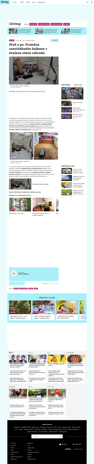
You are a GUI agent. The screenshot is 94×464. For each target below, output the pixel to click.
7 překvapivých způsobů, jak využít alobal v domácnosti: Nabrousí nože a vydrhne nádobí (65, 317)
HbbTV (12, 450)
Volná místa (13, 445)
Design (34, 2)
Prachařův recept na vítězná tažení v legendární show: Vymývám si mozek (37, 380)
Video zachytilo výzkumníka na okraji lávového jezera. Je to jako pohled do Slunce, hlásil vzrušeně (56, 380)
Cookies (12, 454)
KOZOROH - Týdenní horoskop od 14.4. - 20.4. (78, 109)
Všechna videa (78, 85)
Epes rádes (38, 192)
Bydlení (22, 2)
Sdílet (55, 41)
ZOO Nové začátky (76, 427)
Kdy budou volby (66, 427)
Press (28, 445)
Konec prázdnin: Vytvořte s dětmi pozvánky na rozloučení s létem (56, 413)
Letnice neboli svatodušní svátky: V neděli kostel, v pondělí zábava (42, 317)
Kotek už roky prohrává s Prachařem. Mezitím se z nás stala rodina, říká (37, 372)
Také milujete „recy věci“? (16, 213)
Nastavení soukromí (31, 459)
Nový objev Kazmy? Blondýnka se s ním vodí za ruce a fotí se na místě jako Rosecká (37, 414)
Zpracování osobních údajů (33, 452)
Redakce (29, 456)
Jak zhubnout (16, 427)
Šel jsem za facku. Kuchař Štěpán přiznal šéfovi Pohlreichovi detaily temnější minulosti (37, 365)
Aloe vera (64, 429)
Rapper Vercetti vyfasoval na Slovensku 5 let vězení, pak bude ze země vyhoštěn (37, 407)
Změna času (50, 427)
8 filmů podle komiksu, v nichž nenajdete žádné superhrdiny (17, 406)
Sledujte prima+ (41, 2)
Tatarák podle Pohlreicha (54, 429)
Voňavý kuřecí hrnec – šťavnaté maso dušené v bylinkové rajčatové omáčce (76, 365)
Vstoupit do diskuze (18, 283)
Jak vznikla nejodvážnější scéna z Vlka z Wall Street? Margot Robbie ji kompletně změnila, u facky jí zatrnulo (18, 415)
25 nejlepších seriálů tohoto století (18, 398)
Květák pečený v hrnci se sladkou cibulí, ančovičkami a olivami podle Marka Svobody (76, 372)
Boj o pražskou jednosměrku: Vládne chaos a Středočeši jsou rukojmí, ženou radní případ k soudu (18, 380)
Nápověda (29, 454)
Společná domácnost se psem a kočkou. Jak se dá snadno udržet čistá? (56, 407)
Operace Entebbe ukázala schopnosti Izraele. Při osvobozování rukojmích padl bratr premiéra (56, 373)
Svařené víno (44, 429)
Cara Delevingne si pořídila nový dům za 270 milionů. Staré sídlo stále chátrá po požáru (24, 31)
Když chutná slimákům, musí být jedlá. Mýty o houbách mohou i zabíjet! (55, 399)
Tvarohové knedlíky (43, 431)
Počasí (59, 427)
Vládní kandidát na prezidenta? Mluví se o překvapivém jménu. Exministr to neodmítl (17, 365)
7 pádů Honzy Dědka (28, 429)
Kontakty (29, 450)
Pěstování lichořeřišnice (73, 429)
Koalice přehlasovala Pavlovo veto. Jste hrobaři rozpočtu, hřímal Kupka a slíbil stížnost (18, 372)
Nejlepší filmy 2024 (25, 427)
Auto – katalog (18, 429)
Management (30, 443)
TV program (43, 427)
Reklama (12, 447)
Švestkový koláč (63, 431)
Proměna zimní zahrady (40, 184)
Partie (55, 427)
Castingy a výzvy (30, 447)
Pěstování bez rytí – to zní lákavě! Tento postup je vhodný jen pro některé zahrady (18, 317)
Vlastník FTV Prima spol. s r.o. (17, 456)
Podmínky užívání (14, 452)
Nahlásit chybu (14, 459)
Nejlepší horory (35, 427)
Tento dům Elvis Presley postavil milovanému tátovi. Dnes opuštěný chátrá (76, 31)
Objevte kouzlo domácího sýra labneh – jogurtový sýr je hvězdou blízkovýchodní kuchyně (75, 380)
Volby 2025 (37, 429)
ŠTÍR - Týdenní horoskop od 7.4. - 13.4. (78, 116)
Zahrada (28, 2)
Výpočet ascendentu (32, 431)
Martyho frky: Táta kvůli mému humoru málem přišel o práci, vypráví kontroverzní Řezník (36, 399)
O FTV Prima (13, 443)
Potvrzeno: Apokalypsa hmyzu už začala (56, 364)
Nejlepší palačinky (53, 431)
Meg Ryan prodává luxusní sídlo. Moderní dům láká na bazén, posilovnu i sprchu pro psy (51, 31)
